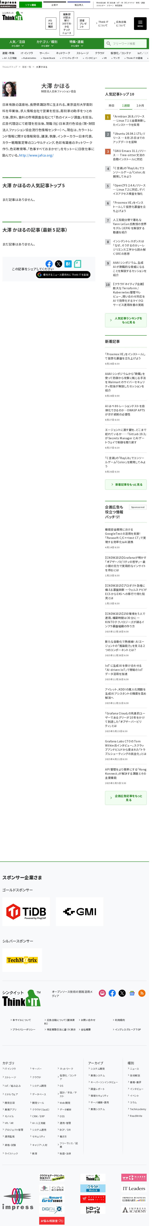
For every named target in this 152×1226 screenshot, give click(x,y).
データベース (39, 1094)
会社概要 (86, 1029)
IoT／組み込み (13, 1085)
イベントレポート (70, 58)
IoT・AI (120, 3)
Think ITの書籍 (134, 58)
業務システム (98, 1075)
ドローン (110, 6)
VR (105, 58)
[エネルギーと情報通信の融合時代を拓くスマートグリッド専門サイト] (52, 1199)
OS (61, 1085)
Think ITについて (103, 23)
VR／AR (9, 1123)
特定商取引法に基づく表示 (61, 1029)
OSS (62, 1116)
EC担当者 (111, 3)
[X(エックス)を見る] (122, 993)
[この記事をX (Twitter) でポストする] (58, 263)
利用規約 (120, 1020)
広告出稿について (121, 23)
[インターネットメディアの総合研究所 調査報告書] (52, 1189)
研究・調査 (140, 3)
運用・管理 (65, 1123)
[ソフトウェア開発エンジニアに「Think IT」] (93, 1178)
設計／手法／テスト (68, 1094)
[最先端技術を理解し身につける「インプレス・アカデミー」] (134, 1210)
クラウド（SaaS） (40, 1109)
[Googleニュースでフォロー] (132, 993)
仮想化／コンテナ (121, 53)
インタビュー (91, 58)
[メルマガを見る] (102, 993)
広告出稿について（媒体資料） (59, 1021)
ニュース (134, 1068)
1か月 (140, 105)
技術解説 (135, 1075)
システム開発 (39, 1085)
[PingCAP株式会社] (26, 911)
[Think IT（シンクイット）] (21, 1003)
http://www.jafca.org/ (36, 155)
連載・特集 (8, 53)
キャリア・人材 (39, 1145)
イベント (134, 1095)
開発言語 (10, 1102)
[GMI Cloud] (79, 911)
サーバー (44, 53)
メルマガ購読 (50, 23)
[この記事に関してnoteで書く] (77, 264)
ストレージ (83, 53)
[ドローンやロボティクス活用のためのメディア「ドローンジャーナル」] (93, 1210)
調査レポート (98, 1088)
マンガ (116, 58)
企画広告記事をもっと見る (128, 798)
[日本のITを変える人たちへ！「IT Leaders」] (134, 1189)
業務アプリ (10, 1109)
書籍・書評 (135, 1082)
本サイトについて (22, 1020)
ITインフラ (27, 53)
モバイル (9, 1116)
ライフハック (11, 1153)
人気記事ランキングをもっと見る (128, 320)
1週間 (126, 105)
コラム (133, 1102)
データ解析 (65, 1109)
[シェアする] (49, 263)
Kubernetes (29, 58)
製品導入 (79, 5)
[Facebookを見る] (112, 993)
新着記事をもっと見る (128, 484)
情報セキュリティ (99, 1095)
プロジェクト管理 (14, 1129)
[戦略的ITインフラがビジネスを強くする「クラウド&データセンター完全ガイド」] (52, 1178)
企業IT (54, 5)
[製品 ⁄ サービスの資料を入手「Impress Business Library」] (134, 1199)
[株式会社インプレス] (17, 1199)
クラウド (99, 53)
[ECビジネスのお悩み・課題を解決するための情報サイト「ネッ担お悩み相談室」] (52, 1221)
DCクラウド (129, 3)
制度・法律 (65, 1153)
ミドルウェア (11, 1094)
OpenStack (49, 58)
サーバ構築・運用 (100, 1102)
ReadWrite (136, 1115)
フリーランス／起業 (69, 1144)
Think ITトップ (9, 66)
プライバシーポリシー (24, 1029)
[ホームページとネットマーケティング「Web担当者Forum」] (134, 1178)
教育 (34, 1153)
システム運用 (39, 1129)
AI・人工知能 (10, 58)
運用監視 (10, 1136)
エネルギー (100, 6)
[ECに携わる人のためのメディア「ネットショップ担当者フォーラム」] (93, 1199)
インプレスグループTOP (128, 1029)
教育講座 (118, 6)
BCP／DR (65, 1129)
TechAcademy (138, 1109)
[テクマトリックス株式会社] (22, 960)
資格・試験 (10, 1145)
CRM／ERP (38, 1116)
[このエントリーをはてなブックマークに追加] (68, 263)
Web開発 (65, 1102)
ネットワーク (63, 53)
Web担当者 (101, 3)
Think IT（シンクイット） (19, 15)
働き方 (63, 1136)
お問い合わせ (88, 1020)
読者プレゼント (83, 23)
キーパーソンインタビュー (104, 1082)
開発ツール (38, 1102)
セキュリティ (38, 1136)
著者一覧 (26, 66)
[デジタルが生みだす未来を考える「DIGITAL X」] (52, 1210)
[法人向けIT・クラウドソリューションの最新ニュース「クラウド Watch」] (93, 1189)
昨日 (111, 105)
